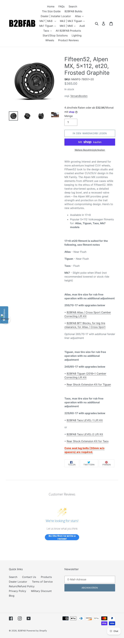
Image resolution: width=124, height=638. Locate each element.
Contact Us (29, 577)
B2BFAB (22, 630)
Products (46, 577)
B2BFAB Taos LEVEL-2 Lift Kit (85, 434)
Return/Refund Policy (22, 586)
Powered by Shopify (36, 630)
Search (13, 577)
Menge (68, 116)
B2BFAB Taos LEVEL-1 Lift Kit (85, 420)
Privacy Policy (17, 591)
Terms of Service (42, 581)
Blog (11, 595)
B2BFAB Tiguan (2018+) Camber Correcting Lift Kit (85, 375)
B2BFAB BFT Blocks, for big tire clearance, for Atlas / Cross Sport (84, 325)
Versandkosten (79, 95)
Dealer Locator (18, 581)
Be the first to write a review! (62, 537)
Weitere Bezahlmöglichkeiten (90, 150)
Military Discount (41, 591)
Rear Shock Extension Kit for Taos (87, 441)
